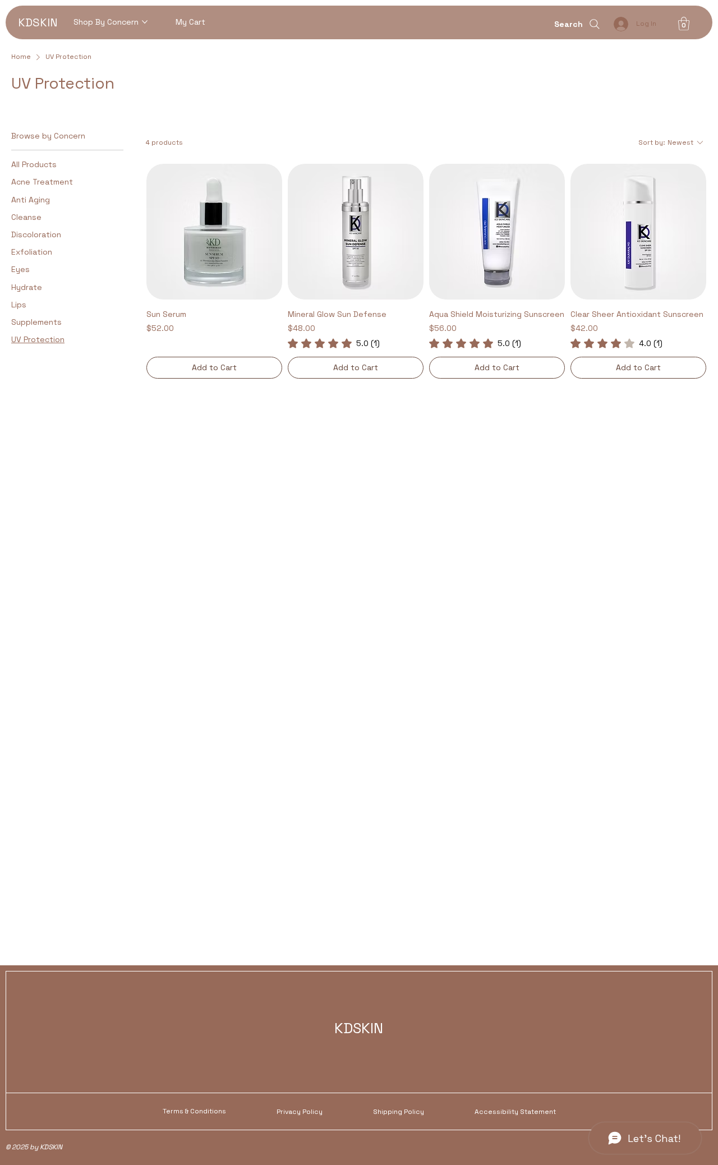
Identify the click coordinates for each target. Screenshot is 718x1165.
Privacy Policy (300, 1111)
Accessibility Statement (515, 1111)
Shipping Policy (398, 1111)
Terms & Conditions (194, 1111)
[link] (334, 343)
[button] (683, 23)
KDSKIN (38, 22)
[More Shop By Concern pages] (145, 22)
